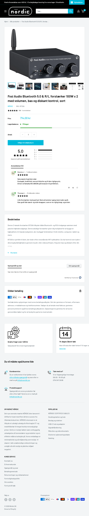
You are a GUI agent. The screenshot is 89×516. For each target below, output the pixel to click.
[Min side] (78, 11)
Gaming (51, 438)
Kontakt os (8, 461)
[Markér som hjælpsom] (69, 188)
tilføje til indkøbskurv (26, 143)
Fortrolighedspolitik (12, 478)
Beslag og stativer (55, 420)
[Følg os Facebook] (5, 499)
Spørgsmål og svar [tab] (15, 266)
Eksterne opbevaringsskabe (59, 435)
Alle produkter (15, 21)
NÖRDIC (10, 106)
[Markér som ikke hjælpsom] (73, 188)
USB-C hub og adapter (56, 424)
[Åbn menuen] (5, 11)
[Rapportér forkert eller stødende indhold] (77, 188)
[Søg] (70, 11)
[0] (83, 11)
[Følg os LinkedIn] (14, 499)
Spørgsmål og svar (11, 468)
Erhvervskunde (10, 464)
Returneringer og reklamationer (16, 475)
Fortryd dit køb (9, 486)
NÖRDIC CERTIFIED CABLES (58, 413)
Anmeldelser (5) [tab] (17, 166)
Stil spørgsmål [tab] (74, 266)
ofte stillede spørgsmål (18, 377)
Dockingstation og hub (56, 417)
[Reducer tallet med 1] (22, 134)
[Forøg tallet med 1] (34, 134)
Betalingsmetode (11, 471)
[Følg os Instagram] (10, 499)
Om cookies (8, 482)
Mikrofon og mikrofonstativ (58, 431)
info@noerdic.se (23, 380)
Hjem (6, 21)
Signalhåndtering (54, 427)
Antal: (10, 135)
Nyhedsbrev (78, 2)
